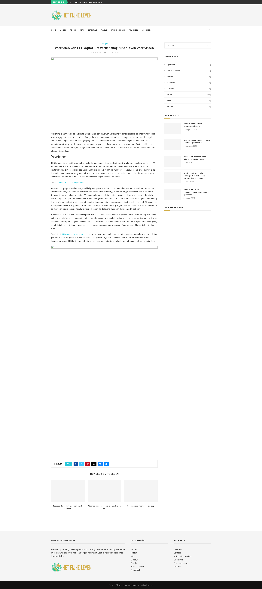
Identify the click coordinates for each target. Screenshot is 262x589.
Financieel (133, 30)
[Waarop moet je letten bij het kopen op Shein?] (104, 491)
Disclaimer (178, 559)
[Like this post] (69, 464)
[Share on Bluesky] (100, 464)
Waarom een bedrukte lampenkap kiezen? (193, 125)
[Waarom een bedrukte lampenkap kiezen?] (172, 128)
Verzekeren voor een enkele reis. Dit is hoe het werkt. (196, 158)
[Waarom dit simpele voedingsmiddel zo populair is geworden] (172, 194)
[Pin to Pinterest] (87, 464)
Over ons (178, 549)
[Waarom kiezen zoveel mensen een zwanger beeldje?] (172, 144)
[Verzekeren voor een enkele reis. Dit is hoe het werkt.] (172, 161)
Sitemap (177, 566)
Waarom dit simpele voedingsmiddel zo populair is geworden (196, 192)
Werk (82, 30)
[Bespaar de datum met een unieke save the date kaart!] (68, 491)
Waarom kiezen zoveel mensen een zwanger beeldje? (197, 141)
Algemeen (146, 30)
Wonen (63, 30)
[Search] (209, 30)
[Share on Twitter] (81, 464)
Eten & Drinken (118, 30)
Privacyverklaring (181, 563)
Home (53, 30)
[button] (70, 2)
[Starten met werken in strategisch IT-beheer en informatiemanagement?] (172, 177)
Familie (104, 30)
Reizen (73, 30)
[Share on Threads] (93, 464)
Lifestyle (92, 30)
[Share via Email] (106, 464)
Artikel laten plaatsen (183, 556)
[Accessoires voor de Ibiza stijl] (141, 491)
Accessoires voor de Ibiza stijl (140, 506)
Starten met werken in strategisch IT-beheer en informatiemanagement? (194, 175)
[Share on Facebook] (76, 464)
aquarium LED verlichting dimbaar (70, 182)
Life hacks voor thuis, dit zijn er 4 (88, 2)
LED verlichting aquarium (73, 234)
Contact (177, 552)
